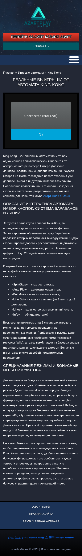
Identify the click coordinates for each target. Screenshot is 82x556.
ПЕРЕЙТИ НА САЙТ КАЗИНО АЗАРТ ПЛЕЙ (41, 38)
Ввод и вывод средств (41, 520)
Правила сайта (41, 513)
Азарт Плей (41, 506)
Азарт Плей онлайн (56, 196)
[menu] (74, 59)
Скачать (41, 46)
